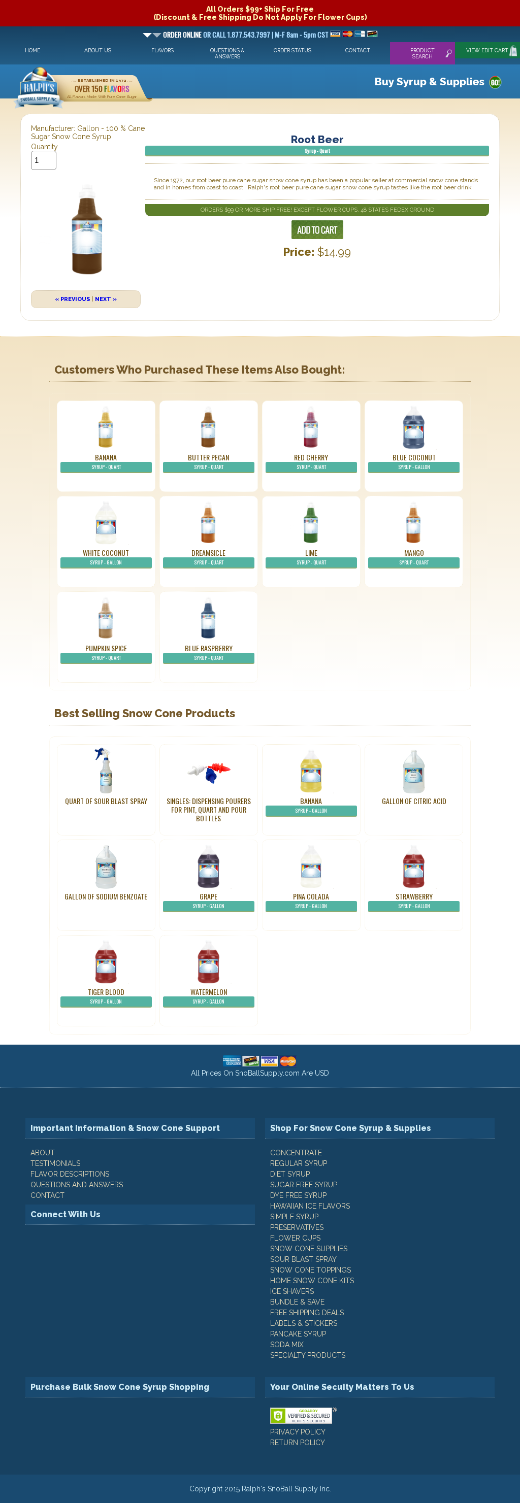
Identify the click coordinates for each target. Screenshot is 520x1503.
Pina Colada (311, 900)
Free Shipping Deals (307, 1313)
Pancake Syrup (298, 1334)
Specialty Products (307, 1355)
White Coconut (106, 556)
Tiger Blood (106, 995)
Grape (208, 900)
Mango (414, 556)
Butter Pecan (208, 461)
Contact (357, 50)
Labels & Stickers (303, 1323)
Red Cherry (311, 461)
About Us (97, 50)
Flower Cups (295, 1238)
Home (32, 50)
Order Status (292, 50)
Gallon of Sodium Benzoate (105, 896)
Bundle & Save (297, 1302)
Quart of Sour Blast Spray (106, 800)
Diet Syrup (290, 1174)
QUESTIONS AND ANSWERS (76, 1185)
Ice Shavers (292, 1291)
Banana (106, 461)
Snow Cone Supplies (308, 1249)
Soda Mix (287, 1345)
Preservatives (296, 1227)
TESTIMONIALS (55, 1163)
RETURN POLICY (297, 1443)
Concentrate (296, 1153)
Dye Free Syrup (298, 1195)
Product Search (422, 53)
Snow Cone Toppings (310, 1270)
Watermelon (208, 995)
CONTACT (47, 1195)
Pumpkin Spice (106, 652)
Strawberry (414, 900)
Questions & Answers (227, 53)
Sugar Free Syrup (303, 1185)
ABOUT (42, 1153)
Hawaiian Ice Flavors (310, 1206)
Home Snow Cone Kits (312, 1281)
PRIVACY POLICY (298, 1432)
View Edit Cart (487, 50)
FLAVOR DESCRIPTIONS (69, 1174)
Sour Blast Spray (303, 1259)
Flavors (162, 50)
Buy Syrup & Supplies (429, 82)
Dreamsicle (208, 556)
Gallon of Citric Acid (414, 800)
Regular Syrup (298, 1163)
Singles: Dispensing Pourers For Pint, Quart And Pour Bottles (209, 809)
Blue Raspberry (209, 652)
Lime (311, 556)
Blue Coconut (414, 461)
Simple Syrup (294, 1217)
